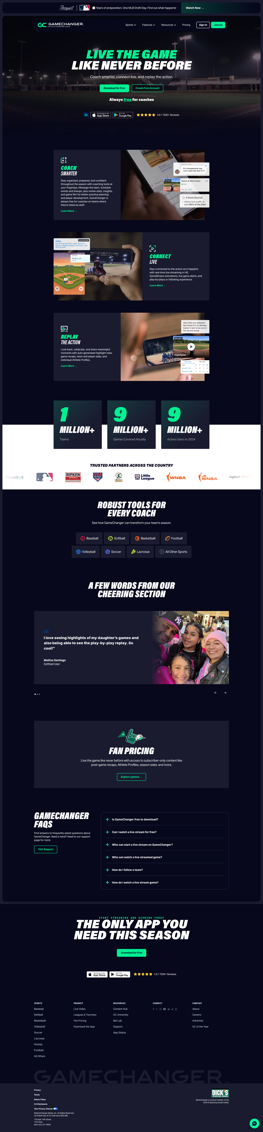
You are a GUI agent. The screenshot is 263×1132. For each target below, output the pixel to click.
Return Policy (40, 1099)
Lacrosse (39, 1038)
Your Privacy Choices (43, 1109)
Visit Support (45, 849)
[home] (61, 25)
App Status (119, 1032)
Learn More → (69, 211)
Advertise (197, 1020)
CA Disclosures (40, 1104)
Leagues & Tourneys (85, 1014)
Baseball (39, 1009)
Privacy (37, 1090)
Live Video (80, 1009)
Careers (196, 1014)
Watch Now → (195, 8)
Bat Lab (117, 1020)
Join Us (218, 25)
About (195, 1009)
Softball (38, 1014)
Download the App (84, 1026)
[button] (131, 25)
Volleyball (39, 1026)
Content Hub (120, 1009)
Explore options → (131, 776)
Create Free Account (147, 88)
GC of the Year (200, 1026)
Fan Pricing (80, 1020)
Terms (37, 1095)
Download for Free (114, 88)
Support (118, 1026)
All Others (39, 1056)
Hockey (38, 1044)
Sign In (203, 25)
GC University (120, 1014)
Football (39, 1050)
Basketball (40, 1020)
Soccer (38, 1032)
